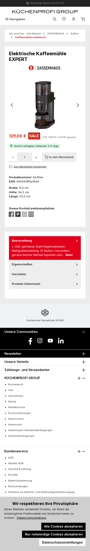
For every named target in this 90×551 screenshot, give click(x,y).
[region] (45, 105)
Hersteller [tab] (19, 274)
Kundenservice (16, 451)
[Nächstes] (77, 105)
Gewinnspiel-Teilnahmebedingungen (30, 430)
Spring (12, 401)
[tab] (45, 248)
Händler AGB (16, 463)
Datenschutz (16, 418)
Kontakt (13, 474)
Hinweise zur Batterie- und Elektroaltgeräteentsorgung (41, 492)
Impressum (15, 424)
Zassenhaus (15, 395)
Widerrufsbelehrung (20, 480)
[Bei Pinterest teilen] (18, 214)
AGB (11, 457)
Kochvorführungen (19, 413)
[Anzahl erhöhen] (36, 157)
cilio (10, 390)
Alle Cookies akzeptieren (63, 526)
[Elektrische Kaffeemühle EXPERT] (45, 105)
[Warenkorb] (83, 19)
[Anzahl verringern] (13, 157)
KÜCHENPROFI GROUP (22, 378)
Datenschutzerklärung (31, 517)
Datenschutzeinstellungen (62, 542)
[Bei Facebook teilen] (11, 214)
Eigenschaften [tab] (22, 264)
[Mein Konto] (73, 19)
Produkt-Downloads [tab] (26, 283)
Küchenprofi (15, 384)
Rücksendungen (18, 486)
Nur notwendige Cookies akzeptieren (54, 534)
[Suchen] (54, 19)
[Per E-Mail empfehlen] (31, 214)
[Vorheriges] (12, 105)
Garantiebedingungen (21, 435)
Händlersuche (16, 407)
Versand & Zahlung (19, 469)
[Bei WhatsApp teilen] (24, 214)
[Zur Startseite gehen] (45, 11)
